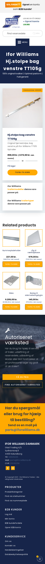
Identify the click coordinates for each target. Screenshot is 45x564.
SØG (38, 33)
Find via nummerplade (16, 501)
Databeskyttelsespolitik (16, 554)
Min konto (10, 519)
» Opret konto (31, 21)
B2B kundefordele (13, 523)
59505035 (13, 457)
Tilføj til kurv (22, 172)
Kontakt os (10, 546)
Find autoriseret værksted (22, 384)
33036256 (15, 463)
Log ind (8, 514)
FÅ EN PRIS (22, 377)
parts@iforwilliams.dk (22, 430)
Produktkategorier (14, 492)
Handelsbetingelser (14, 550)
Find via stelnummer (15, 496)
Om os (8, 541)
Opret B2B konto (13, 527)
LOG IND (26, 24)
